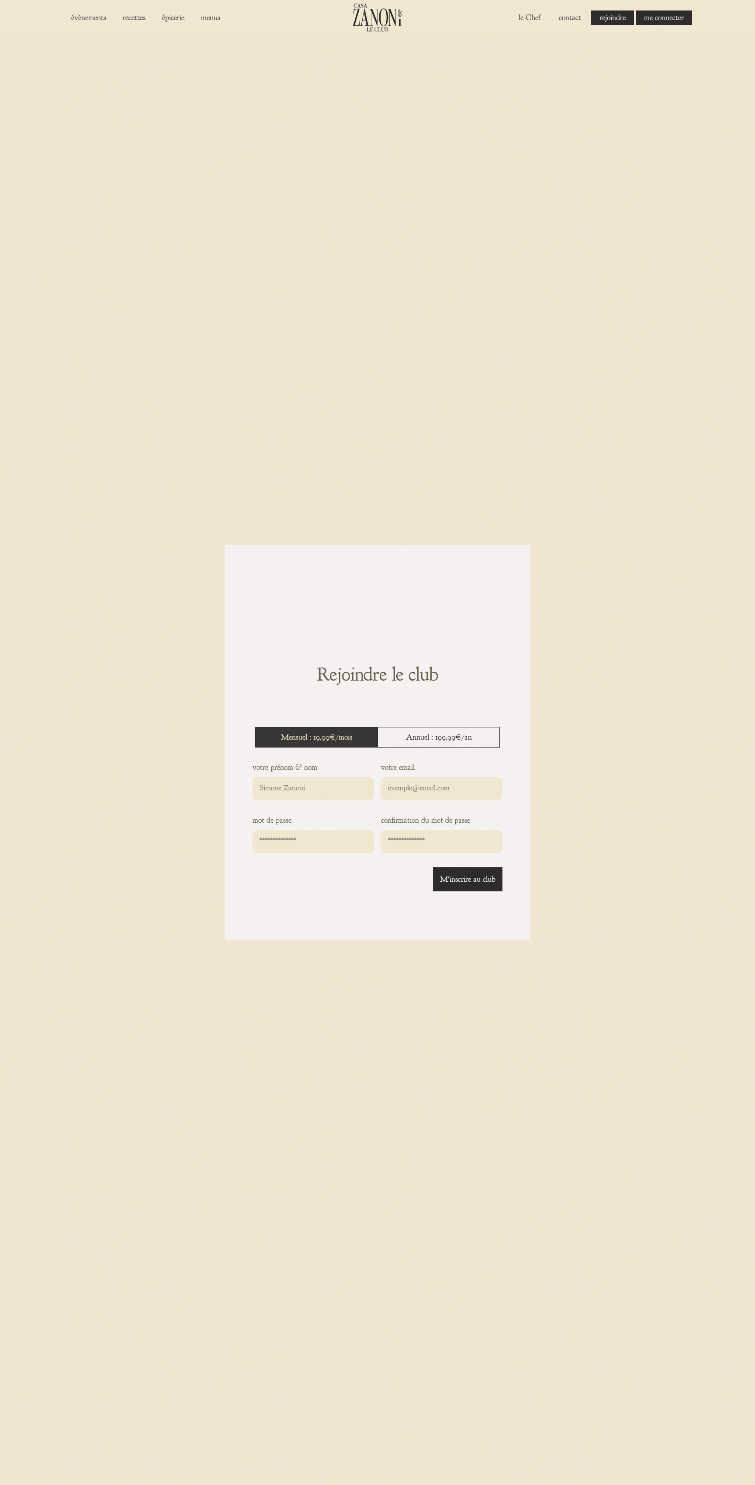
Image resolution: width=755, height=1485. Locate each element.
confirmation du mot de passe (425, 820)
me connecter (664, 18)
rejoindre (612, 18)
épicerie (173, 18)
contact (570, 18)
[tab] (316, 737)
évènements (88, 18)
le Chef (529, 18)
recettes (134, 18)
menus (210, 18)
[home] (377, 17)
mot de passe (272, 820)
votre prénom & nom (285, 767)
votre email (398, 767)
